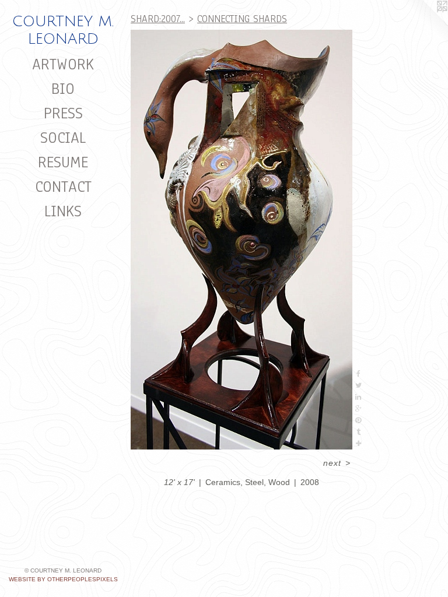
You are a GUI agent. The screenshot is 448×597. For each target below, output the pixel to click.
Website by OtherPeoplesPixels (63, 579)
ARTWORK (63, 64)
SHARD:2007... (158, 19)
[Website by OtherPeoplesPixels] (424, 23)
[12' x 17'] (241, 239)
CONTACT (63, 186)
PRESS (63, 113)
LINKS (63, 211)
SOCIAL (63, 137)
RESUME (63, 162)
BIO (63, 88)
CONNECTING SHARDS (242, 19)
